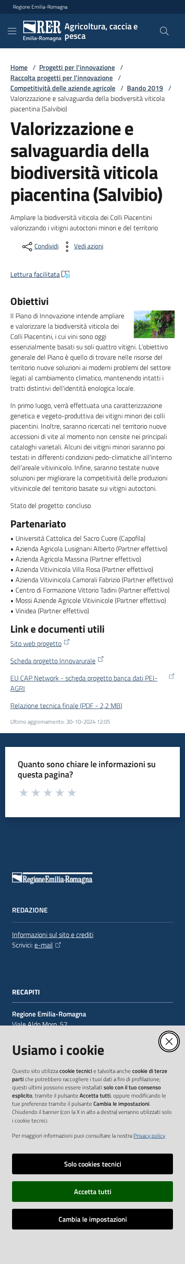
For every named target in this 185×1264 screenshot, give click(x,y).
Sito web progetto (36, 643)
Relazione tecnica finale (66, 705)
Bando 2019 (145, 88)
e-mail (43, 945)
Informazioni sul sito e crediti (52, 934)
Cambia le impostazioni (93, 1219)
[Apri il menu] (12, 31)
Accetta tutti (92, 1191)
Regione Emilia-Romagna (40, 7)
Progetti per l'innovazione (77, 67)
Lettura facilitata (35, 274)
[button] (164, 31)
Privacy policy (149, 1135)
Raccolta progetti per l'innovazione (61, 77)
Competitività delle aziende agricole (62, 88)
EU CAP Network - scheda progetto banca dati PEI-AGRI (83, 683)
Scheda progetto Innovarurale (53, 661)
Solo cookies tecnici (92, 1164)
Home (19, 67)
